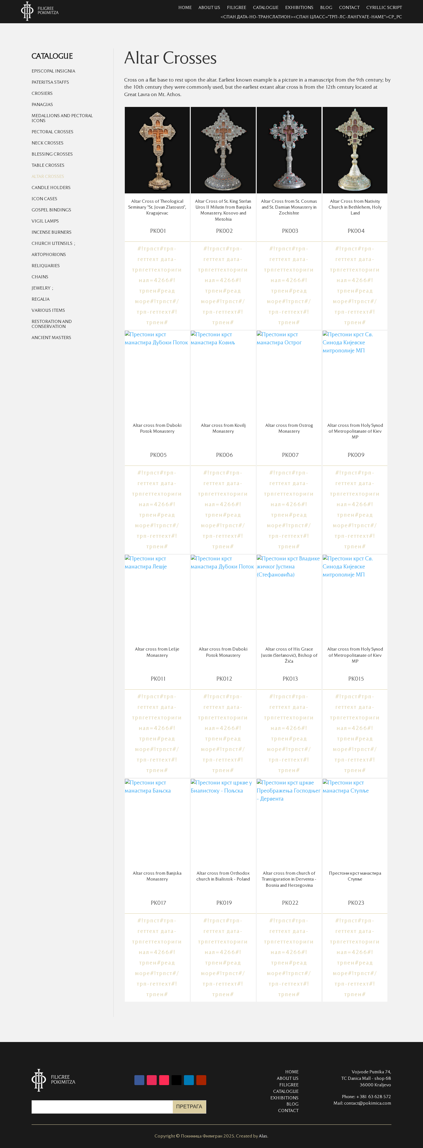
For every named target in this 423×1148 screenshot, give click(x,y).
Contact (349, 8)
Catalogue (265, 8)
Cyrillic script (384, 8)
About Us (209, 8)
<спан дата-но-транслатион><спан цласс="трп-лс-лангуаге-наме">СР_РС (311, 17)
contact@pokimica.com (367, 1103)
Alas (263, 1136)
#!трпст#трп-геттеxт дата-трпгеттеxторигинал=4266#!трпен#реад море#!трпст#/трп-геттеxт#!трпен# (157, 285)
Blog (326, 8)
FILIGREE (289, 1085)
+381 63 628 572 (373, 1097)
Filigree (236, 8)
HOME (185, 8)
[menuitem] (71, 72)
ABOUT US (288, 1078)
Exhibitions (299, 8)
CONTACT (288, 1111)
